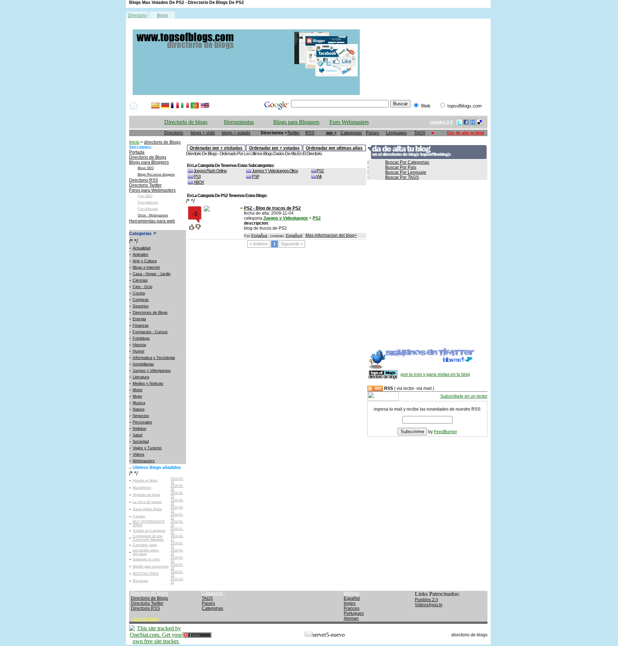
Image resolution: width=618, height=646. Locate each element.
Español (352, 598)
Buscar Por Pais (400, 167)
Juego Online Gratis (147, 509)
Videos (138, 454)
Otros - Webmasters (153, 215)
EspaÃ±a (259, 235)
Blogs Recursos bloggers (156, 174)
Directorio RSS (143, 180)
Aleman (351, 618)
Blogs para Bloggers (296, 122)
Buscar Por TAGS (402, 177)
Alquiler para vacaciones (151, 566)
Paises (372, 132)
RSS (309, 132)
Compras (141, 299)
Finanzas (141, 325)
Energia (139, 319)
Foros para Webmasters (152, 190)
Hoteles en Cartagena (149, 530)
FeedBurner (445, 431)
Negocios (141, 415)
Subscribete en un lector (463, 396)
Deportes (141, 306)
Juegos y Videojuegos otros (275, 170)
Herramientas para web (152, 221)
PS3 (197, 176)
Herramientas (239, 122)
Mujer (137, 396)
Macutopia (140, 581)
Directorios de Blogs (150, 312)
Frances (351, 608)
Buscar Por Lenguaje (405, 172)
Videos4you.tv (428, 604)
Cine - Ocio (142, 286)
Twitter (293, 132)
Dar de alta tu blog (465, 132)
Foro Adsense (148, 202)
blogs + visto (203, 132)
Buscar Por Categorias (407, 162)
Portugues (354, 613)
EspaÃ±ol (294, 235)
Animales (140, 254)
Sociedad (141, 441)
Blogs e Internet (146, 267)
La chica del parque (147, 502)
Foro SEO (145, 196)
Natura (138, 409)
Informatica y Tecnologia (154, 357)
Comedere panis (145, 545)
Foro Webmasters (349, 122)
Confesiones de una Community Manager (148, 537)
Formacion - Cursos (150, 332)
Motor (138, 390)
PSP (255, 176)
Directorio (137, 15)
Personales (142, 422)
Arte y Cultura (145, 261)
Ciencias (140, 280)
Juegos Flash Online (210, 170)
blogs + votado (236, 132)
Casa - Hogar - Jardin (152, 274)
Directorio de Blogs (147, 157)
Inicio (134, 142)
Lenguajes (396, 132)
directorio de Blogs (162, 142)
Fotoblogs (141, 338)
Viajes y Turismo (147, 448)
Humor (138, 351)
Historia (139, 345)
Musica (139, 403)
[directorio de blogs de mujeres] (246, 93)
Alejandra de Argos (146, 495)
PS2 (320, 170)
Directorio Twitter (145, 185)
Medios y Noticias (148, 383)
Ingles (349, 603)
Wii (319, 176)
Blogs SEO (146, 168)
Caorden (139, 516)
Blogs (162, 15)
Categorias (351, 132)
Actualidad (142, 248)
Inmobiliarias (143, 364)
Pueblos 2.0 (426, 599)
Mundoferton (142, 487)
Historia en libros (145, 480)
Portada (136, 152)
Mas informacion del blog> (331, 235)
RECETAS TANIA (146, 573)
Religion (139, 428)
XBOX (198, 182)
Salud (137, 435)
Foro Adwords (148, 209)
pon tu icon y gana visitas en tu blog (435, 374)
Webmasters (144, 461)
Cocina (139, 293)
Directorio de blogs (185, 122)
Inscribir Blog (146, 619)
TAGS (419, 132)
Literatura (141, 377)
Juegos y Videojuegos (152, 370)
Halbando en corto (146, 559)
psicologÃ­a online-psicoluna (146, 552)
